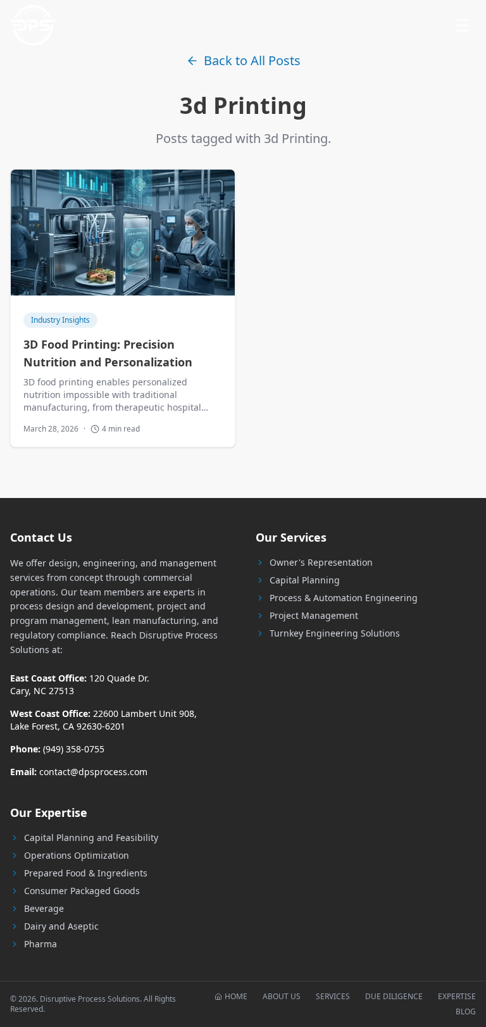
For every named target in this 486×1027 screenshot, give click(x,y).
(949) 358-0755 (73, 749)
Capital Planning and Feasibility (91, 837)
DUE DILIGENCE (394, 997)
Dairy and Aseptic (61, 926)
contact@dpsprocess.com (93, 772)
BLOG (466, 1012)
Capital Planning (305, 580)
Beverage (44, 908)
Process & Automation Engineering (344, 598)
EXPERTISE (457, 997)
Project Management (314, 615)
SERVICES (333, 997)
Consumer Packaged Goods (82, 891)
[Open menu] (462, 25)
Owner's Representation (321, 562)
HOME (236, 997)
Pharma (40, 944)
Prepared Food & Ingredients (85, 873)
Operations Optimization (76, 855)
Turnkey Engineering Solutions (335, 633)
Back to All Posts (252, 60)
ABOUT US (282, 997)
